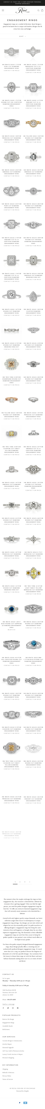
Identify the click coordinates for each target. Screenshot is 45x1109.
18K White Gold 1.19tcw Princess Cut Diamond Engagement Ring (33, 414)
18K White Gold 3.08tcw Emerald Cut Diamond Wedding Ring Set (33, 275)
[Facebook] (3, 1008)
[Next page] (29, 882)
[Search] (38, 10)
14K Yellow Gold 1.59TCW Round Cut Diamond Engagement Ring (33, 138)
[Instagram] (13, 1008)
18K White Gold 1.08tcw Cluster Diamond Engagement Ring (33, 311)
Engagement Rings (8, 1023)
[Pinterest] (17, 1008)
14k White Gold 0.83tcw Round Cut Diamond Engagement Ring (33, 695)
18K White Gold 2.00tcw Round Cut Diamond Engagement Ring (33, 623)
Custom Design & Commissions (12, 1041)
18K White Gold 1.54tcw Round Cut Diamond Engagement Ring (33, 832)
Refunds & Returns (8, 1073)
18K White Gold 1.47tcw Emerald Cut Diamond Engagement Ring (11, 484)
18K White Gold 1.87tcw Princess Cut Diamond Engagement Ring (11, 554)
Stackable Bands (8, 1026)
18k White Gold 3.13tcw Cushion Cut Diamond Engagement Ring (11, 729)
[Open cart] (42, 10)
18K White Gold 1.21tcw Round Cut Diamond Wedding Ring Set (11, 588)
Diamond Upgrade (8, 1048)
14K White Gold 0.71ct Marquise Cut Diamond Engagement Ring (33, 554)
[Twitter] (8, 1008)
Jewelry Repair (7, 1044)
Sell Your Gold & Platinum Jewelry (13, 1051)
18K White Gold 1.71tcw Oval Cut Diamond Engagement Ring (11, 66)
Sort (21, 36)
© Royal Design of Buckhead (22, 1088)
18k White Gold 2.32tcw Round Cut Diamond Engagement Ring (33, 763)
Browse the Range (8, 1019)
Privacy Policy (7, 1076)
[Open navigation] (3, 10)
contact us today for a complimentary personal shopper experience (22, 3)
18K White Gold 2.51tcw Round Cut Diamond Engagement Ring (11, 520)
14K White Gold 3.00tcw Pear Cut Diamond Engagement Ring (12, 205)
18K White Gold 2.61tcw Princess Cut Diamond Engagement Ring (11, 798)
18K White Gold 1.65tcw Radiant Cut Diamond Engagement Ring (33, 798)
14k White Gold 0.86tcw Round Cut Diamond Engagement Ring (33, 205)
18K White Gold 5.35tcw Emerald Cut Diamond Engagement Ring (11, 172)
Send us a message (8, 1004)
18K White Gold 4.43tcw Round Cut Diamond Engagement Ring (33, 520)
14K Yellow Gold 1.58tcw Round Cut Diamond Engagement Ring (11, 414)
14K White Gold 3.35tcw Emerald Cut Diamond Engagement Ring (33, 172)
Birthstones (6, 1030)
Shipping (5, 1069)
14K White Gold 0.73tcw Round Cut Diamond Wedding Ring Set (11, 345)
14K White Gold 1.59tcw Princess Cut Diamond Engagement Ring (11, 138)
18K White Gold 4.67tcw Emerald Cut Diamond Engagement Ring (33, 866)
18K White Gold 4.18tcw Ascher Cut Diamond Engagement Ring (33, 345)
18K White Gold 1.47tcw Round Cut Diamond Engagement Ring (11, 311)
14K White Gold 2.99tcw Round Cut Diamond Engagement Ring (33, 379)
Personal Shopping (8, 1058)
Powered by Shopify (22, 1091)
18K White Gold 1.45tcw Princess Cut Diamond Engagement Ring (11, 832)
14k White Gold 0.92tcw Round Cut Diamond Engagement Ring (33, 729)
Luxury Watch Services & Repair (13, 1054)
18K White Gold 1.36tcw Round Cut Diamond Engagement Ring (11, 695)
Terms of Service (8, 1079)
